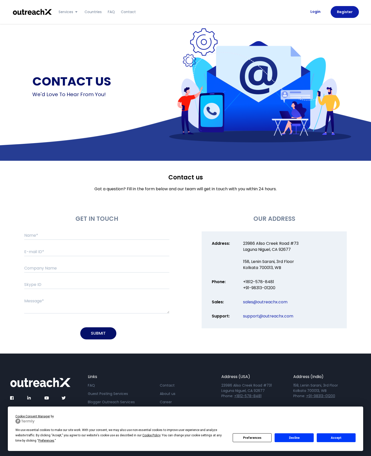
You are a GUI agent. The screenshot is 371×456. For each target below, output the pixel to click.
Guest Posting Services (108, 393)
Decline (294, 438)
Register (345, 11)
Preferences (252, 438)
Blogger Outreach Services (111, 402)
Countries (93, 11)
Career (166, 402)
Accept (336, 438)
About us (167, 393)
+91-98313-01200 (259, 288)
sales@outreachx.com (265, 302)
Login (315, 11)
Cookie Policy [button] (151, 435)
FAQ (111, 11)
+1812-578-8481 (258, 282)
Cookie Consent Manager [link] (32, 416)
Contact (128, 11)
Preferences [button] (46, 440)
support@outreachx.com (268, 316)
